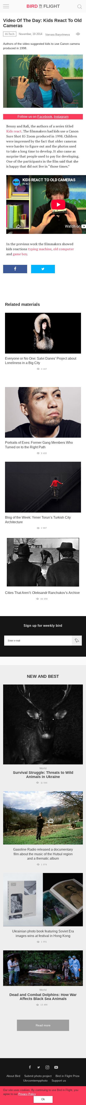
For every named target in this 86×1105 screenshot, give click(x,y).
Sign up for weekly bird (43, 625)
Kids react (14, 131)
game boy (20, 254)
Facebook (44, 116)
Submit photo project (38, 1076)
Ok (43, 1099)
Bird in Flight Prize (68, 1076)
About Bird (13, 1076)
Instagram (61, 116)
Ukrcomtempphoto (35, 1080)
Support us (59, 1080)
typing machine (40, 249)
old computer (63, 249)
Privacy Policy (27, 1094)
